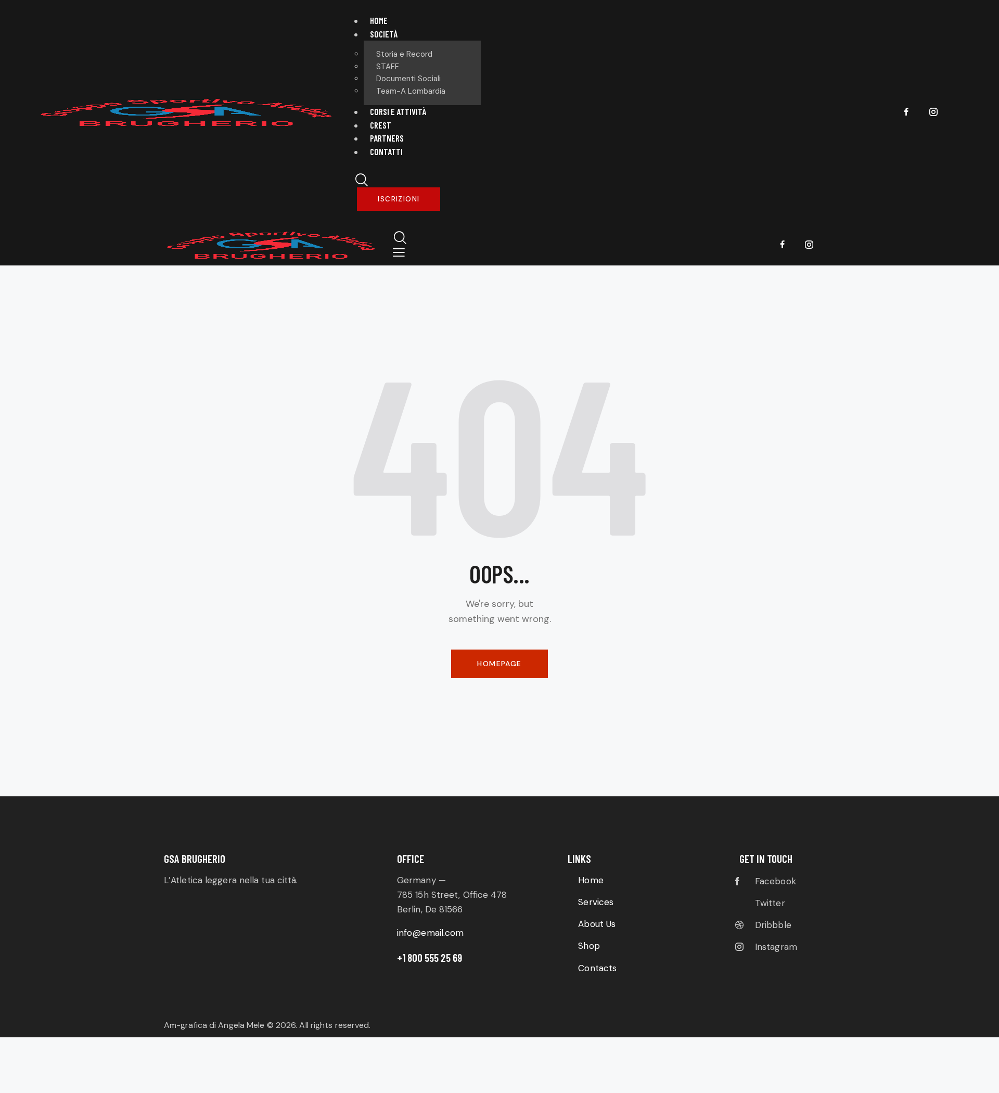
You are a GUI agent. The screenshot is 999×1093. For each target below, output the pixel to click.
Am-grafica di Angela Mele (215, 1025)
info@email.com (430, 932)
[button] (399, 252)
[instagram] (933, 112)
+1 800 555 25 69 (429, 957)
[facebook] (906, 112)
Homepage (499, 663)
